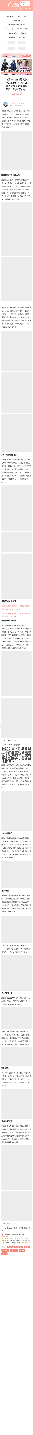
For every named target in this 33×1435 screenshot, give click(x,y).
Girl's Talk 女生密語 (22, 29)
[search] (30, 6)
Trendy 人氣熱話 (12, 33)
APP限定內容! (22, 16)
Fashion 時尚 (16, 20)
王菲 (4, 1254)
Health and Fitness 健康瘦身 (16, 24)
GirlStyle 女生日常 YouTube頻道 (18, 1238)
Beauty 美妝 (10, 16)
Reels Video (21, 37)
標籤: (3, 1247)
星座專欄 (23, 33)
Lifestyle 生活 (9, 29)
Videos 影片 (11, 37)
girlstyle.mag (5, 1237)
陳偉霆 (13, 1250)
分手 (26, 1247)
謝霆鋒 (5, 1250)
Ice (13, 103)
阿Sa (22, 1250)
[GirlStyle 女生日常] (16, 5)
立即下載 (27, 1243)
